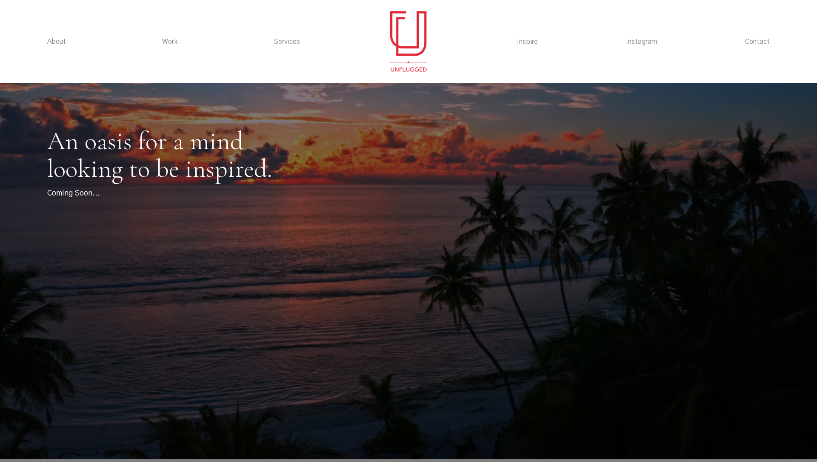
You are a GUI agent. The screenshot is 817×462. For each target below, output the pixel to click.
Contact (757, 41)
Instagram (641, 41)
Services (287, 41)
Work (170, 41)
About (56, 41)
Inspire (527, 41)
